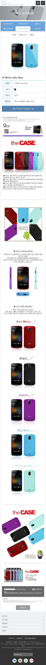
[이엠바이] (26, 660)
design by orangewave (23, 649)
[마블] (31, 660)
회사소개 (11, 638)
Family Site (18, 654)
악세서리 (38, 28)
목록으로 (23, 607)
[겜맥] (20, 660)
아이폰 (14, 35)
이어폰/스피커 (8, 24)
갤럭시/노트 (23, 35)
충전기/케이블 (8, 28)
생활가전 (38, 24)
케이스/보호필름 (23, 28)
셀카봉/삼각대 (23, 24)
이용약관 (19, 638)
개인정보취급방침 (30, 638)
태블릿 (32, 35)
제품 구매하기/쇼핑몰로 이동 (23, 109)
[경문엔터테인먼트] (15, 660)
